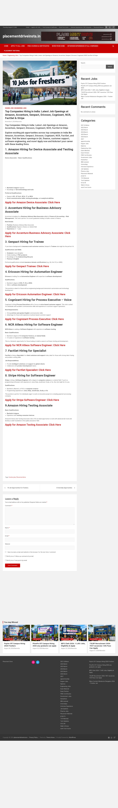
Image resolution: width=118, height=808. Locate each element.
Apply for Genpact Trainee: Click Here (27, 266)
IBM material (85, 162)
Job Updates (85, 169)
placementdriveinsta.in (21, 36)
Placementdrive (21, 477)
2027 (82, 139)
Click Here (53, 399)
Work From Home (63, 27)
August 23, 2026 (66, 648)
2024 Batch (84, 132)
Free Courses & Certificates (50, 27)
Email (7, 536)
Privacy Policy (33, 737)
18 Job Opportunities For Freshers (17, 488)
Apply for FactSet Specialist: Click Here (28, 369)
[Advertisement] (55, 13)
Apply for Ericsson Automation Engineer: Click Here (35, 294)
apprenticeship (85, 141)
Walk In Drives (85, 185)
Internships (84, 164)
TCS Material (85, 178)
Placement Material (99, 27)
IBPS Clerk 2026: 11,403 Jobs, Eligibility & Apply (95, 90)
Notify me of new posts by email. (17, 560)
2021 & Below (85, 125)
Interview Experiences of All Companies (81, 27)
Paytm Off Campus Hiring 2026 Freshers (93, 83)
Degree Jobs (9, 108)
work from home (86, 187)
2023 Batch (84, 130)
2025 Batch (84, 134)
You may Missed (11, 622)
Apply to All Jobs (35, 27)
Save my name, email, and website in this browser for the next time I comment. (32, 552)
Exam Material (85, 150)
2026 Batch (84, 137)
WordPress (72, 737)
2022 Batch (84, 127)
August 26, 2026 (9, 648)
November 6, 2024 (10, 121)
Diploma (83, 146)
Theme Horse (50, 737)
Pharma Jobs (85, 171)
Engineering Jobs (20, 108)
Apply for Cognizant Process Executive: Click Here (34, 319)
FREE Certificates (86, 155)
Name (7, 528)
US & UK (83, 183)
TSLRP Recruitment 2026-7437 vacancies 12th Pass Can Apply (100, 645)
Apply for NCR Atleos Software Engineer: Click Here (35, 345)
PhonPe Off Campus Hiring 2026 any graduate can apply (44, 644)
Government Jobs (86, 157)
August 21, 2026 (94, 650)
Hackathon (84, 160)
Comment (8, 505)
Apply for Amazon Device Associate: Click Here (32, 202)
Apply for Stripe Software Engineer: (26, 399)
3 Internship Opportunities (64, 488)
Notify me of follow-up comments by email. (20, 556)
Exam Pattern (85, 153)
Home (27, 27)
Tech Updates (85, 180)
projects (83, 176)
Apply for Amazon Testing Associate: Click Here (33, 424)
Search (83, 63)
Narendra (19, 121)
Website (7, 544)
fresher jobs (12, 477)
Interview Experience (87, 166)
